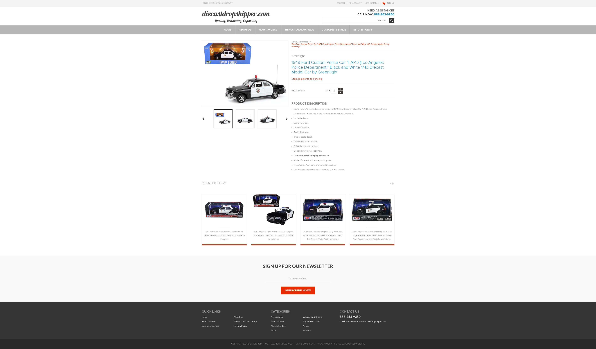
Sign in (206, 3)
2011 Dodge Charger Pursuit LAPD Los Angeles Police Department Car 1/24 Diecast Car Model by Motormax (273, 235)
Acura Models (277, 321)
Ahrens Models (278, 326)
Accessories (277, 317)
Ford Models (304, 42)
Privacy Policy (324, 344)
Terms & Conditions (304, 344)
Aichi (273, 330)
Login (294, 78)
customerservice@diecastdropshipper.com (366, 321)
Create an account (223, 3)
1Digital (361, 344)
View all (307, 330)
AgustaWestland (311, 321)
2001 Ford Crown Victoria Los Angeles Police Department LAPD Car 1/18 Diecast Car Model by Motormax (224, 235)
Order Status (371, 3)
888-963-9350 (384, 14)
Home (294, 42)
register (302, 78)
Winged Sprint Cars (312, 317)
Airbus (306, 326)
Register (341, 3)
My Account (355, 3)
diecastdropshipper (258, 344)
